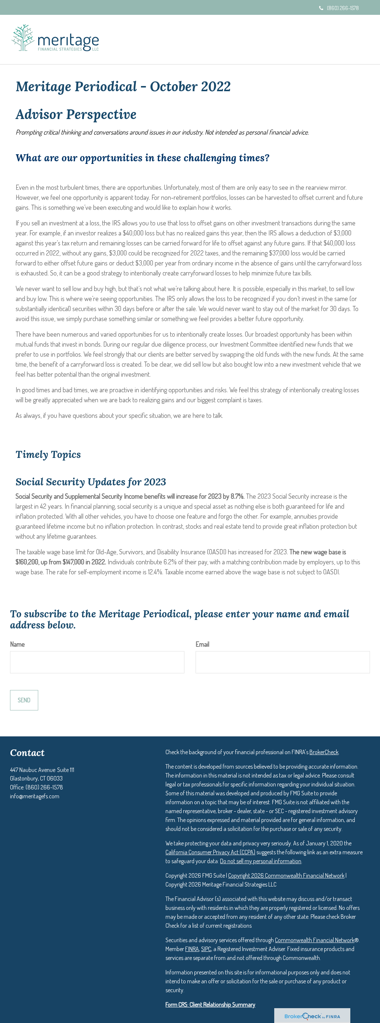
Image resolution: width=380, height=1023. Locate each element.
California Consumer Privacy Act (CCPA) (210, 852)
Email (202, 644)
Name (17, 644)
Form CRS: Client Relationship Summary (210, 1004)
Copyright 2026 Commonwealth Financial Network (286, 875)
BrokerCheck (323, 752)
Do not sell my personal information (260, 861)
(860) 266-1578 (343, 8)
